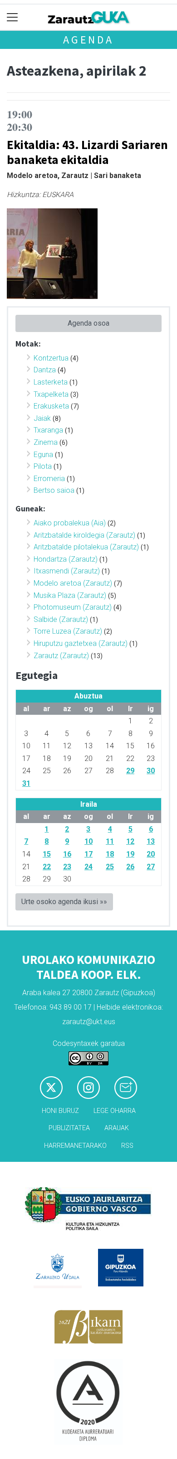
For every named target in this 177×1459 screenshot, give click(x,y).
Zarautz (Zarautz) (61, 655)
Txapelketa (51, 394)
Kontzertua (51, 358)
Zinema (46, 442)
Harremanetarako (75, 1146)
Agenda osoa (88, 323)
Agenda (88, 40)
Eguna (43, 454)
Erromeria (49, 478)
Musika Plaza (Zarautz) (70, 595)
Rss (127, 1146)
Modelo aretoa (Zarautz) (73, 583)
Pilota (43, 466)
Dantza (45, 370)
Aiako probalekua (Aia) (70, 523)
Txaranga (48, 430)
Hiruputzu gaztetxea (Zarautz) (81, 643)
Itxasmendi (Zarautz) (67, 571)
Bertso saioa (54, 490)
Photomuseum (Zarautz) (73, 607)
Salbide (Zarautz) (61, 619)
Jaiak (42, 418)
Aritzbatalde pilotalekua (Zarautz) (86, 547)
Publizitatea (69, 1128)
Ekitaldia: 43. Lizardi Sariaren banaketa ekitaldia (87, 152)
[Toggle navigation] (12, 17)
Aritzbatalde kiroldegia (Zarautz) (84, 535)
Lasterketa (51, 382)
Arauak (116, 1128)
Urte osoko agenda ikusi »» (64, 901)
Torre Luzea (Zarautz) (68, 631)
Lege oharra (114, 1111)
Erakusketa (51, 406)
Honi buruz (60, 1111)
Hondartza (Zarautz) (66, 559)
